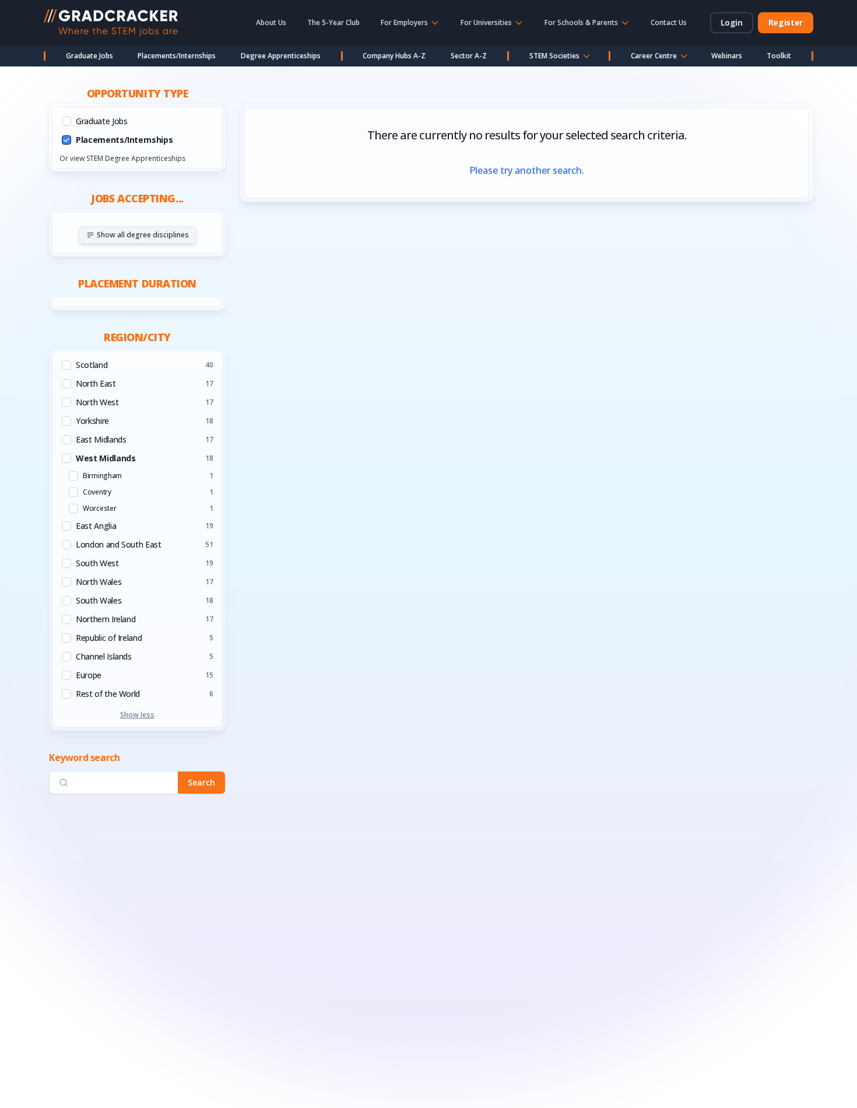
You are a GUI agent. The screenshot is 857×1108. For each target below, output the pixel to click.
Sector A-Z (469, 56)
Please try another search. (526, 170)
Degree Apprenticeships (281, 56)
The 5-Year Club (333, 22)
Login (732, 22)
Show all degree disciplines (143, 235)
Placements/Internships (177, 56)
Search (201, 782)
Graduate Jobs (89, 56)
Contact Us (669, 22)
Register (785, 22)
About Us (271, 22)
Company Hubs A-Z (394, 56)
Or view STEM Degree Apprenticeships (122, 158)
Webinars (726, 56)
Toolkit (779, 56)
